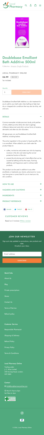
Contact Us (8, 302)
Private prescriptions (12, 290)
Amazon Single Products (19, 66)
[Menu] (40, 5)
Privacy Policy (9, 347)
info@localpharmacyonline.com (17, 386)
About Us (8, 278)
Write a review (25, 221)
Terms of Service (10, 308)
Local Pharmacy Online (24, 428)
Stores (7, 296)
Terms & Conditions (12, 353)
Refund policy (9, 314)
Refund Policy (9, 341)
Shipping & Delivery (12, 335)
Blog (6, 284)
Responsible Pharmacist (13, 329)
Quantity (5, 88)
